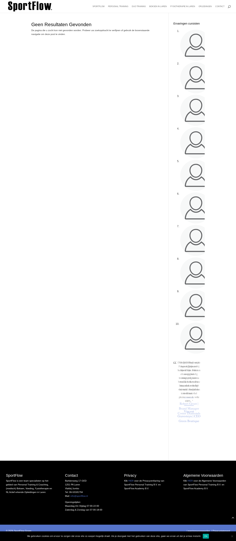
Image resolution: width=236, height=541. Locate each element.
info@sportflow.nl (79, 496)
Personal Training (118, 6)
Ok (205, 536)
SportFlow (98, 6)
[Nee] (232, 536)
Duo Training (139, 6)
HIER (131, 480)
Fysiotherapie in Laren (182, 6)
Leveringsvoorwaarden (198, 530)
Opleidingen (205, 6)
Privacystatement (221, 530)
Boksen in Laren (158, 6)
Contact (219, 6)
